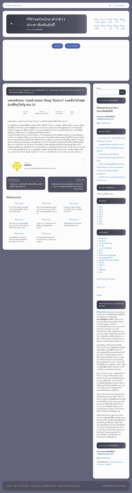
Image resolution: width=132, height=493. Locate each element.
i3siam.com (101, 287)
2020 (100, 221)
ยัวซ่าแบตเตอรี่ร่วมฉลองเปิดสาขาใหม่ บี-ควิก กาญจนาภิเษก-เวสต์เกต (46, 239)
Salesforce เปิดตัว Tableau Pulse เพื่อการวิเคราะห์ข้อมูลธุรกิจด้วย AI (73, 209)
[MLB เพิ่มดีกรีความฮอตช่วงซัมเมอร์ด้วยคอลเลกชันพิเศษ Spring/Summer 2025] (19, 233)
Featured (57, 46)
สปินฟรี (99, 295)
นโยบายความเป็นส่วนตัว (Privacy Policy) (69, 486)
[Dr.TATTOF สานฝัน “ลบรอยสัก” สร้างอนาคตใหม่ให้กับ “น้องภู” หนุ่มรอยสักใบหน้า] (19, 203)
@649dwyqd (105, 123)
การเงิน (101, 246)
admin (25, 113)
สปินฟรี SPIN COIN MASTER (109, 260)
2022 (100, 217)
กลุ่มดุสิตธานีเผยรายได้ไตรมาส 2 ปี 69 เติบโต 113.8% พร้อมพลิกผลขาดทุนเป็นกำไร (110, 147)
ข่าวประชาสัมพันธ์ (119, 5)
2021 (100, 219)
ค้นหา (99, 88)
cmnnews (100, 464)
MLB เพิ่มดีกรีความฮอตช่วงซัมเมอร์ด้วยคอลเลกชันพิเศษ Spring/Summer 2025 (18, 239)
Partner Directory (24, 486)
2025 (100, 209)
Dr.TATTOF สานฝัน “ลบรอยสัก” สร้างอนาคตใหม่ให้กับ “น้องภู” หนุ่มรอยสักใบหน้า (19, 209)
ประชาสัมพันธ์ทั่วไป (39, 90)
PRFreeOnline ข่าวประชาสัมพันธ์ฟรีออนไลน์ (43, 486)
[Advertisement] (66, 63)
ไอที (100, 272)
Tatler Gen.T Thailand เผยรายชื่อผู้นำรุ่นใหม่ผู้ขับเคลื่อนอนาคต (46, 225)
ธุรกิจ (101, 253)
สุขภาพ (101, 262)
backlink (9, 486)
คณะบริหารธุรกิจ (116, 462)
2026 (100, 207)
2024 (100, 212)
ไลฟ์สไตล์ (102, 270)
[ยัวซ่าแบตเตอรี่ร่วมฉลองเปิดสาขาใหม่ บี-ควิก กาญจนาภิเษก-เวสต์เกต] (46, 233)
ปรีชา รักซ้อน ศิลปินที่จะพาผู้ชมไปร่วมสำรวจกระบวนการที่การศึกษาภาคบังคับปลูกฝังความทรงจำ (46, 210)
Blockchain (103, 238)
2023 (100, 214)
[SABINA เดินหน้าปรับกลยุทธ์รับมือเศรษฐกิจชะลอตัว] (73, 219)
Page (15, 486)
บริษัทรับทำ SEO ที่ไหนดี (107, 255)
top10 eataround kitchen (106, 279)
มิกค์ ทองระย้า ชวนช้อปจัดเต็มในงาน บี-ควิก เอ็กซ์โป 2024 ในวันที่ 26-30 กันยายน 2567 (19, 225)
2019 (100, 224)
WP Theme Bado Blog (119, 486)
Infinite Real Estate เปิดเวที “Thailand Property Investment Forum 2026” (111, 157)
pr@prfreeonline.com (106, 119)
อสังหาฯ (102, 265)
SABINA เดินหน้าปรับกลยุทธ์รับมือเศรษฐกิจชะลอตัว (72, 224)
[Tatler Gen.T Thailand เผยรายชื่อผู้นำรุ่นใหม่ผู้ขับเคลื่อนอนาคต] (46, 219)
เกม (100, 267)
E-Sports (102, 241)
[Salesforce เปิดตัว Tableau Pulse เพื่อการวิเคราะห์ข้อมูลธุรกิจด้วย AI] (73, 203)
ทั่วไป (101, 250)
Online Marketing (105, 243)
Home (11, 90)
